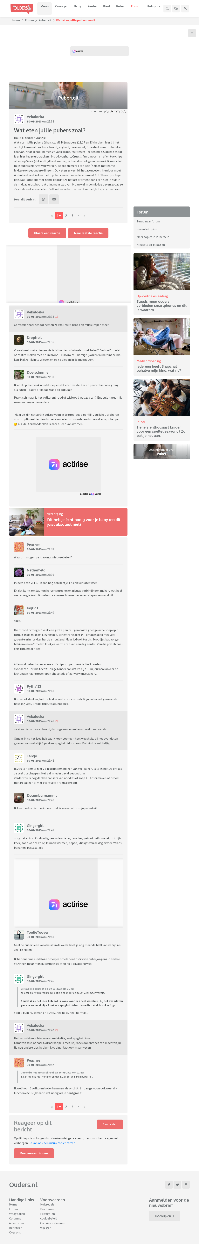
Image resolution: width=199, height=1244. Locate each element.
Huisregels (47, 1204)
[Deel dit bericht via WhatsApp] (43, 199)
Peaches (33, 544)
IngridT (32, 608)
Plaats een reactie (47, 233)
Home (16, 20)
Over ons (15, 1232)
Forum (136, 6)
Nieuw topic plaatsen (151, 245)
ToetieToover (38, 932)
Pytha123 (34, 686)
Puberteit (44, 20)
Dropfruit (34, 337)
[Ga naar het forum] (176, 8)
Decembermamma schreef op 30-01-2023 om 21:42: (52, 1072)
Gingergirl (35, 825)
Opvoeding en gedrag (152, 296)
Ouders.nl (23, 1185)
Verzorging (55, 514)
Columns (15, 1218)
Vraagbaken (17, 1214)
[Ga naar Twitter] (177, 1185)
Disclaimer (47, 1209)
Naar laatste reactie (88, 233)
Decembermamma (42, 795)
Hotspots (153, 6)
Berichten (15, 1228)
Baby (77, 6)
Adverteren (16, 1223)
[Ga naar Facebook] (169, 1185)
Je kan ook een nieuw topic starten (52, 1143)
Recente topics (147, 229)
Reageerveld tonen (34, 1153)
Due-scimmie (37, 372)
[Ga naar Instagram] (186, 1185)
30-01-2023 (34, 121)
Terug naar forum (148, 221)
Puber (120, 6)
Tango (32, 756)
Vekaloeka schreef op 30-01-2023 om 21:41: (47, 988)
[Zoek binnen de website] (167, 8)
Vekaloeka (35, 117)
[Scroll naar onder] (192, 33)
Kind (106, 6)
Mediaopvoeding (149, 361)
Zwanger (61, 6)
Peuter (92, 6)
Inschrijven (163, 1216)
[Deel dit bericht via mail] (54, 199)
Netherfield (36, 570)
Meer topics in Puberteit (153, 237)
